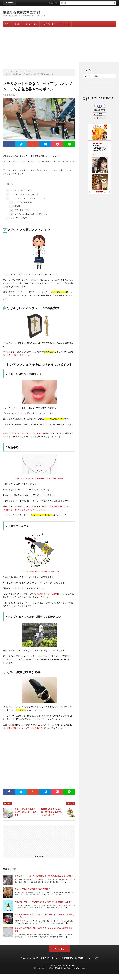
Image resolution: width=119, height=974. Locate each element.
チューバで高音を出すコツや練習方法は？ (32, 889)
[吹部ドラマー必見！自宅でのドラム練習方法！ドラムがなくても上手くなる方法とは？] (8, 918)
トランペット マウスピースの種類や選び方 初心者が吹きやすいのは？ (44, 876)
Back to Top (59, 949)
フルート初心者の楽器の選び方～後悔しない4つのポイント (25, 812)
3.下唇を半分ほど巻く (20, 210)
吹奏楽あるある (31, 24)
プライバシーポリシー (49, 958)
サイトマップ (64, 24)
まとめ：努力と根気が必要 (18, 218)
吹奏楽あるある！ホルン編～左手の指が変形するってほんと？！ (51, 812)
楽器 (7, 24)
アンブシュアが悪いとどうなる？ (20, 190)
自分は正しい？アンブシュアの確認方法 (23, 194)
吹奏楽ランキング (99, 118)
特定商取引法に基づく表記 (73, 958)
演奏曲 (17, 24)
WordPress (80, 968)
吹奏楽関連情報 (47, 24)
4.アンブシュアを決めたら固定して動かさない (28, 214)
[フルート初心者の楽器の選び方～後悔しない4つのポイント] (8, 813)
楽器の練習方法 (10, 95)
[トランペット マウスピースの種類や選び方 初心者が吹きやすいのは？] (8, 880)
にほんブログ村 (99, 110)
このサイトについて (29, 958)
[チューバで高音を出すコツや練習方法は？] (8, 892)
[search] (114, 3)
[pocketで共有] (57, 144)
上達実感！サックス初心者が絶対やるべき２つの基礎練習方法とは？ (43, 902)
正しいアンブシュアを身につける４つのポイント (26, 198)
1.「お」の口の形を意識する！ (23, 202)
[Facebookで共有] (9, 144)
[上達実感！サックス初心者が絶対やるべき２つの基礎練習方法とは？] (8, 905)
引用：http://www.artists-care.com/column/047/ (39, 571)
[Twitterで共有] (21, 144)
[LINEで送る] (69, 144)
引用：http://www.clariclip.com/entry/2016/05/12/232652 (39, 478)
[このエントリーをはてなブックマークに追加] (45, 144)
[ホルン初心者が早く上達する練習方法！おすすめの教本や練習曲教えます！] (8, 932)
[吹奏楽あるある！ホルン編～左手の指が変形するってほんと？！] (70, 813)
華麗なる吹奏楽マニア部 (21, 12)
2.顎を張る (15, 206)
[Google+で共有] (33, 144)
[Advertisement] (59, 44)
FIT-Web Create (59, 968)
